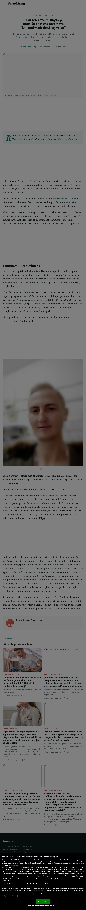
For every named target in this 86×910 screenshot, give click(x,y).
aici (24, 875)
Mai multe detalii (14, 865)
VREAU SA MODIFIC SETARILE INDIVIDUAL (42, 906)
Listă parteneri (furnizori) (10, 896)
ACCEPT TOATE (43, 901)
